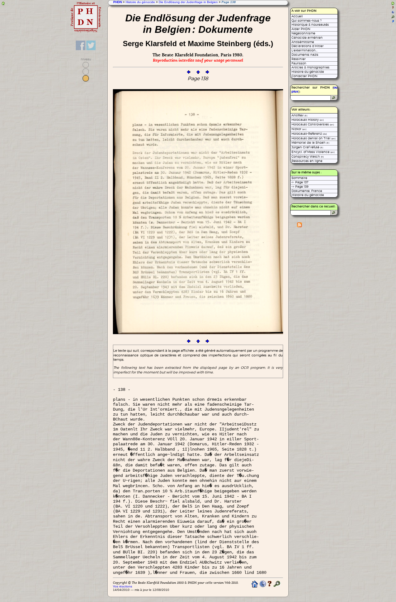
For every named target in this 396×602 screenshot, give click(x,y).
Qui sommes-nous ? (306, 20)
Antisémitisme (302, 42)
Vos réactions (122, 586)
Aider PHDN (300, 29)
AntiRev (299, 115)
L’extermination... (304, 50)
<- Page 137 (299, 182)
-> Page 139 (299, 186)
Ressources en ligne (306, 161)
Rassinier (298, 59)
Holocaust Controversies (312, 124)
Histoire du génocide (140, 2)
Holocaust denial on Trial (313, 138)
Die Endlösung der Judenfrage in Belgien (188, 2)
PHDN (117, 2)
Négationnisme (303, 33)
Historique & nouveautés (310, 24)
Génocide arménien (307, 37)
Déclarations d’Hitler (307, 46)
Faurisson (298, 63)
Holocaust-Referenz (309, 133)
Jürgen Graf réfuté (307, 147)
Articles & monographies (310, 67)
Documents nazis (304, 54)
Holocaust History (307, 119)
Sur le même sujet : (306, 172)
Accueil (297, 16)
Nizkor (298, 129)
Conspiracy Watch (307, 156)
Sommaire (299, 178)
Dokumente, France (306, 191)
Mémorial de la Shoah (310, 142)
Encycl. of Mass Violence (312, 152)
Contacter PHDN (304, 76)
